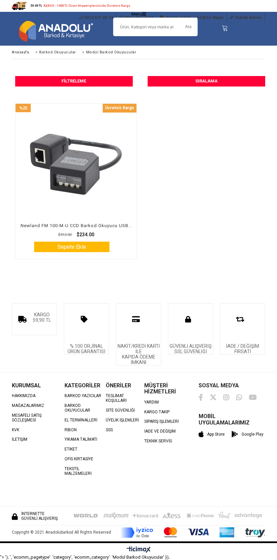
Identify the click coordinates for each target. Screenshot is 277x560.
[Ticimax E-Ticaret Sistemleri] (139, 549)
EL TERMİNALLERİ (81, 420)
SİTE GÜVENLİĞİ (120, 410)
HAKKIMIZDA (23, 396)
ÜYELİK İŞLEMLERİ (122, 420)
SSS (109, 430)
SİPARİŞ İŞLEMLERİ (161, 421)
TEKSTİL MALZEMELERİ (78, 471)
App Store (216, 434)
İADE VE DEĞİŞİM (160, 431)
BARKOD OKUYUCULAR (77, 408)
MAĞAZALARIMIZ (28, 406)
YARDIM (151, 402)
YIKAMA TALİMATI (81, 439)
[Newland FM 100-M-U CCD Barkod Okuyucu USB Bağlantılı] (76, 164)
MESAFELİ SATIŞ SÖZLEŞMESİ (27, 417)
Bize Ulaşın (212, 17)
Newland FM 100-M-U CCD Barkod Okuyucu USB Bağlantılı (76, 225)
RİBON (71, 430)
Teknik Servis (248, 17)
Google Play (252, 434)
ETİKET (71, 449)
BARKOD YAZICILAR (83, 396)
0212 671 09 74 (98, 17)
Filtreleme (73, 80)
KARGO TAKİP (157, 412)
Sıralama (206, 80)
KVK (15, 430)
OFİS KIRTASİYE (79, 459)
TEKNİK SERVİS (158, 441)
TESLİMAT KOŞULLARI (116, 398)
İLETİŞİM (19, 439)
